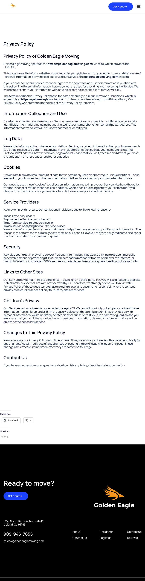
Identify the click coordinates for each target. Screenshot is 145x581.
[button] (138, 6)
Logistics (105, 537)
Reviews (132, 537)
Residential (107, 531)
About (76, 531)
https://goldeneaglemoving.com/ (70, 64)
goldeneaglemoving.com (101, 77)
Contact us (79, 537)
